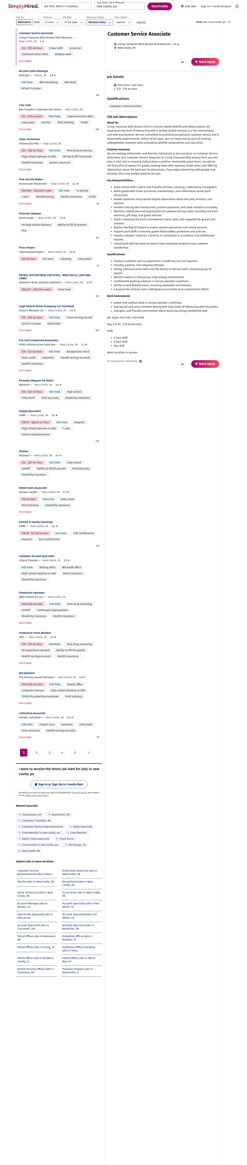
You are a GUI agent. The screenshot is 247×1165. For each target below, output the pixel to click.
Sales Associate (82, 826)
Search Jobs (160, 6)
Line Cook (25, 105)
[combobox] (66, 6)
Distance (48, 17)
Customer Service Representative (42, 826)
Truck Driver (66, 838)
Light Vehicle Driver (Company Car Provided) (46, 306)
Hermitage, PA (77, 844)
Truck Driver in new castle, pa (40, 844)
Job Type (67, 17)
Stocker (23, 451)
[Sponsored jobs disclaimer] (229, 22)
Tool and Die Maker (31, 179)
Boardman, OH (61, 814)
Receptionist (27, 673)
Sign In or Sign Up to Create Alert (60, 784)
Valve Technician (29, 139)
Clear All (141, 22)
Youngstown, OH (32, 814)
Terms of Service (79, 792)
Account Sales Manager (33, 71)
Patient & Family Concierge (36, 522)
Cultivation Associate (32, 713)
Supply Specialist (30, 411)
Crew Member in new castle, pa (41, 832)
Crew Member (78, 832)
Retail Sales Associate (33, 487)
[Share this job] (182, 62)
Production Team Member (35, 633)
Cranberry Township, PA (36, 820)
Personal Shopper (30, 213)
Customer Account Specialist (36, 556)
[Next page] (89, 753)
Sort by (20, 17)
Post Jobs (190, 6)
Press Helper (27, 247)
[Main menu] (237, 6)
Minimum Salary (95, 17)
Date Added (121, 17)
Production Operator (32, 592)
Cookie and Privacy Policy (36, 795)
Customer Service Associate (36, 33)
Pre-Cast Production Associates (38, 340)
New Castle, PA (31, 850)
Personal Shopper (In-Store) (36, 380)
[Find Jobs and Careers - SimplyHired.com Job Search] (23, 6)
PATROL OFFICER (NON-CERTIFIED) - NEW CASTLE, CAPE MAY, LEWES (55, 277)
